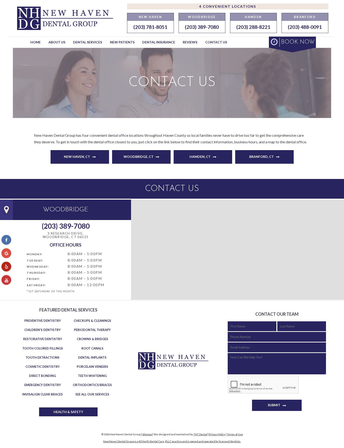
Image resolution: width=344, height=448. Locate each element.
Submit (274, 405)
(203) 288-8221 (253, 27)
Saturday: (36, 285)
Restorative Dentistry (42, 339)
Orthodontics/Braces (92, 385)
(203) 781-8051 (150, 27)
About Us (56, 42)
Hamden (253, 17)
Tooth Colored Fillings (42, 348)
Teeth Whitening (92, 376)
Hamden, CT (200, 157)
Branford (305, 17)
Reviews (190, 42)
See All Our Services (92, 394)
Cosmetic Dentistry (43, 366)
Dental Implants (92, 357)
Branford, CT (261, 157)
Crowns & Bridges (92, 339)
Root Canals (92, 348)
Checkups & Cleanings (92, 321)
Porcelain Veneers (92, 366)
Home (35, 42)
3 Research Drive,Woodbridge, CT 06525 (66, 235)
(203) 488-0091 (305, 27)
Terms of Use (235, 434)
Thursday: (36, 272)
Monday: (35, 254)
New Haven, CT (77, 157)
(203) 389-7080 (202, 27)
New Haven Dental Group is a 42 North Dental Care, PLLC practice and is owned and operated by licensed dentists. (172, 441)
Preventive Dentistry (42, 321)
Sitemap (147, 434)
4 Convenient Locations (227, 6)
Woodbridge (202, 17)
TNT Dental (200, 434)
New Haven (150, 17)
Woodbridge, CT (139, 157)
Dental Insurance (158, 42)
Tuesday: (35, 260)
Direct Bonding (42, 376)
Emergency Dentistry (42, 385)
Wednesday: (38, 266)
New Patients (122, 42)
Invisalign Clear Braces (42, 394)
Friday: (33, 279)
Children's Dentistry (42, 330)
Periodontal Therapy (92, 330)
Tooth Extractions (42, 357)
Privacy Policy (217, 434)
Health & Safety (68, 412)
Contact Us (216, 42)
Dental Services (87, 42)
